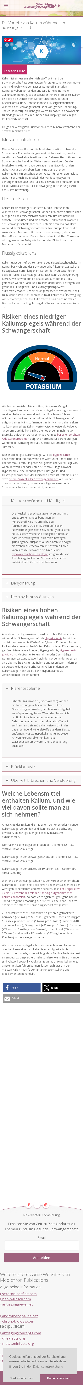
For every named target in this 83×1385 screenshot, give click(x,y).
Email (42, 1238)
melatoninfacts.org (17, 1343)
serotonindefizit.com (19, 1293)
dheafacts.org (13, 1338)
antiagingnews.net (17, 1304)
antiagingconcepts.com (21, 1333)
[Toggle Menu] (6, 5)
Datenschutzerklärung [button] (48, 1366)
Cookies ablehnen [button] (22, 1378)
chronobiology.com (17, 1321)
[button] (22, 987)
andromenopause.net (19, 1316)
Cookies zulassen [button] (58, 1378)
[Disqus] (41, 1052)
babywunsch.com (16, 1299)
